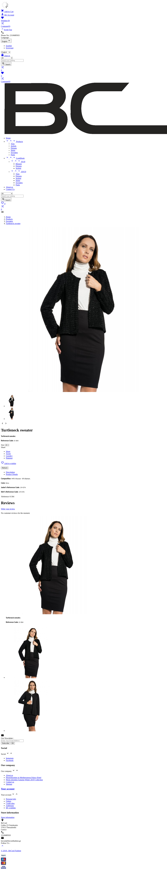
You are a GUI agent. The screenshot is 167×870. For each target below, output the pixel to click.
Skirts (13, 150)
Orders (8, 801)
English (9, 46)
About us (9, 187)
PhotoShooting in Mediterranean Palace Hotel (23, 778)
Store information (7, 817)
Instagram (9, 758)
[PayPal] (3, 856)
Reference (5, 497)
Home (8, 138)
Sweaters (14, 153)
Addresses (10, 806)
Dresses (14, 148)
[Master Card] (3, 864)
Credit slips (10, 803)
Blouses (19, 164)
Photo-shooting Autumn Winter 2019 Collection (24, 780)
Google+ (9, 456)
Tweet (8, 454)
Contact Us (10, 189)
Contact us (10, 782)
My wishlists (11, 808)
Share (8, 451)
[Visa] (3, 868)
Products (14, 142)
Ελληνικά (9, 48)
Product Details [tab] (12, 474)
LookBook (15, 158)
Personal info (11, 799)
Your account (7, 789)
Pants (13, 155)
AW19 (18, 172)
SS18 (18, 162)
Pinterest (9, 458)
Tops (13, 144)
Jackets (13, 146)
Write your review (8, 509)
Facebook (9, 760)
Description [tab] (10, 472)
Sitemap (9, 784)
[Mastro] (3, 860)
